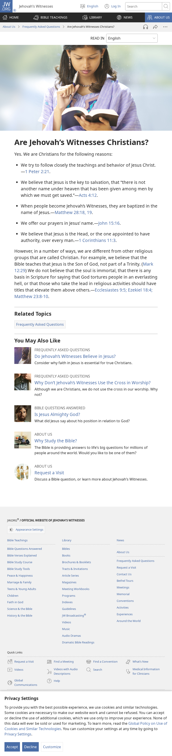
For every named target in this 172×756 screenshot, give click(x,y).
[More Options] (165, 26)
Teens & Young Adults (21, 589)
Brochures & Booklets (76, 562)
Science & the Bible (19, 609)
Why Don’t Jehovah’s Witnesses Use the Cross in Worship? (92, 383)
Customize (52, 746)
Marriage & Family (19, 582)
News (120, 540)
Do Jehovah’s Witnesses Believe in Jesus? (75, 356)
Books (66, 555)
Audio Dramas (71, 636)
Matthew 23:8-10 (31, 296)
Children (12, 596)
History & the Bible (19, 615)
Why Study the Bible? (55, 441)
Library (66, 540)
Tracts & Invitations (75, 569)
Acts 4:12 (88, 195)
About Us (9, 27)
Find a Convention (102, 661)
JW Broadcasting (74, 615)
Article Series (70, 575)
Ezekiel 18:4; (140, 290)
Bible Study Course (19, 562)
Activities (123, 607)
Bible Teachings (17, 540)
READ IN (97, 38)
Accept (12, 746)
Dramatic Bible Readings (78, 642)
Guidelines (69, 609)
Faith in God (15, 602)
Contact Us (124, 574)
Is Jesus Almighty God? (57, 414)
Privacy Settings (17, 734)
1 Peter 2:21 (37, 171)
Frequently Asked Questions (41, 27)
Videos (66, 622)
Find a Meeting (60, 661)
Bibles (66, 549)
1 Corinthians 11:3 (97, 240)
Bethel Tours (125, 581)
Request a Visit (49, 473)
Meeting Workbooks (75, 589)
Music (66, 629)
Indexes (67, 602)
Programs (68, 596)
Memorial (123, 594)
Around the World (129, 621)
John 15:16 (109, 223)
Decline (30, 746)
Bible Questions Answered (24, 549)
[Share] (155, 26)
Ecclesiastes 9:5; (111, 290)
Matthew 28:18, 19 (73, 212)
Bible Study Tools (18, 569)
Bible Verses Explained (22, 555)
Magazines (69, 582)
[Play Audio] (146, 26)
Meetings (123, 587)
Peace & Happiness (20, 575)
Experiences (125, 614)
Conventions (125, 601)
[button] (50, 17)
